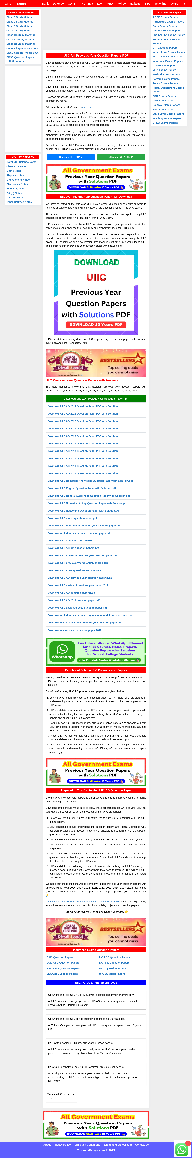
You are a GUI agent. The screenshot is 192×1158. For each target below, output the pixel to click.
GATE (71, 3)
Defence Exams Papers (166, 30)
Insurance (86, 3)
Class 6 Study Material (19, 17)
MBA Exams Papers (164, 70)
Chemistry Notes (16, 166)
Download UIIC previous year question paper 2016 (78, 563)
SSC (147, 3)
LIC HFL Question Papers (114, 962)
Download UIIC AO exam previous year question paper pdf (83, 555)
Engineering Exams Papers (169, 35)
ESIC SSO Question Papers (63, 962)
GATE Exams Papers (165, 47)
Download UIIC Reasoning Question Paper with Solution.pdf (84, 510)
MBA (110, 3)
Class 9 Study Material (19, 30)
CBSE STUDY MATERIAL (23, 12)
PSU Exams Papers (164, 100)
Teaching (160, 3)
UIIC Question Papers (112, 973)
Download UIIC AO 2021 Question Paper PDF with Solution (83, 428)
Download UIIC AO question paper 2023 (71, 592)
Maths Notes (14, 170)
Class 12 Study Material (20, 44)
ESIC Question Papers (60, 957)
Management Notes (18, 179)
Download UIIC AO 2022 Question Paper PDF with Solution (83, 421)
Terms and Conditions (87, 1144)
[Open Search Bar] (183, 3)
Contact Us (142, 1144)
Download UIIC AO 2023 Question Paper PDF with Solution (83, 413)
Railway (135, 3)
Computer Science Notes (21, 162)
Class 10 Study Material (20, 35)
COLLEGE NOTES (23, 157)
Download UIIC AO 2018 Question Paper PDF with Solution (83, 451)
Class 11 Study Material (20, 39)
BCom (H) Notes (16, 188)
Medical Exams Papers (166, 74)
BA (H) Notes (14, 193)
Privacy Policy (62, 1144)
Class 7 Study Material (19, 21)
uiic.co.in (87, 107)
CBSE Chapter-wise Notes (22, 48)
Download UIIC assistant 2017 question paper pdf (77, 607)
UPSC (174, 3)
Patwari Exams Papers (166, 79)
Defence (58, 3)
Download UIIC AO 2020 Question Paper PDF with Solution (83, 436)
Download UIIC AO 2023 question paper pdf (74, 600)
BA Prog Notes (15, 197)
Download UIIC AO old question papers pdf (73, 548)
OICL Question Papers (112, 968)
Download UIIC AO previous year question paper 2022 (80, 577)
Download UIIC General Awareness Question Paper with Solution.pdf (89, 495)
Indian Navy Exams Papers (169, 56)
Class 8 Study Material (19, 26)
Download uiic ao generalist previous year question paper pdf (85, 622)
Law (100, 3)
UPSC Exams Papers (165, 122)
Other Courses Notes (19, 202)
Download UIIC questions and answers (71, 540)
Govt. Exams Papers (169, 12)
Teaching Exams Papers (167, 118)
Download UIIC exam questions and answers (74, 570)
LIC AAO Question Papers (62, 973)
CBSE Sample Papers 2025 (22, 52)
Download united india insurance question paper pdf (79, 533)
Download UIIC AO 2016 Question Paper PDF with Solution (83, 466)
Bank (45, 3)
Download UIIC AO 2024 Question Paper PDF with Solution (83, 406)
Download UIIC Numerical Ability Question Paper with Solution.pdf (87, 503)
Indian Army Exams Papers (169, 52)
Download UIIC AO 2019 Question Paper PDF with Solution (83, 443)
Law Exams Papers (164, 65)
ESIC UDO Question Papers (63, 968)
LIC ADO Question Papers (114, 957)
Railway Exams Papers (166, 105)
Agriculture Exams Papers (168, 21)
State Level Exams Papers (168, 113)
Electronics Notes (17, 184)
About (47, 1144)
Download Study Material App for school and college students (83, 901)
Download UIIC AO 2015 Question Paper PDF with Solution (83, 473)
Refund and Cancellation (118, 1144)
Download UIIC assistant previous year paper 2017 (78, 585)
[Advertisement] (96, 28)
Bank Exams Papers (165, 26)
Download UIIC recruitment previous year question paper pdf (84, 525)
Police (121, 3)
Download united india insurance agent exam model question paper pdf (90, 615)
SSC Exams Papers (164, 109)
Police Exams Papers (165, 83)
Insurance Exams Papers (168, 61)
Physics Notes (15, 175)
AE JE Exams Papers (165, 17)
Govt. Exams (15, 4)
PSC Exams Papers (164, 96)
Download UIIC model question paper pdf (72, 518)
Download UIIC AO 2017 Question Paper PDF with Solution (83, 458)
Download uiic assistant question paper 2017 (74, 630)
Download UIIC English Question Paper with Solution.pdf (82, 488)
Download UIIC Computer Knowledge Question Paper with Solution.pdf (90, 480)
